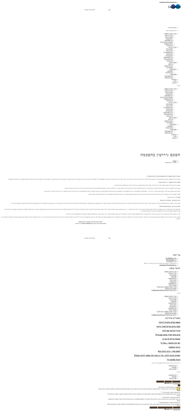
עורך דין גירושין (169, 35)
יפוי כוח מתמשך (169, 77)
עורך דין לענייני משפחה (170, 33)
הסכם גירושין (169, 49)
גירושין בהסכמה (174, 347)
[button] (90, 86)
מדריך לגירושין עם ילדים (171, 330)
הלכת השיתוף (169, 55)
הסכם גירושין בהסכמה (170, 288)
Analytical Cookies (168, 397)
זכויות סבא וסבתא (168, 57)
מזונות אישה (169, 54)
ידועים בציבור (169, 38)
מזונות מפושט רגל (168, 52)
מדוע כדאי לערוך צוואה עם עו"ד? (167, 335)
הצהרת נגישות (172, 369)
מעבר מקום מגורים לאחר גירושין (168, 326)
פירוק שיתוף (169, 45)
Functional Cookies (168, 392)
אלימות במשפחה (168, 44)
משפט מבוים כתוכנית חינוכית (169, 322)
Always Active (174, 387)
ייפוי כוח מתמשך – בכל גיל (170, 343)
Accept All (160, 381)
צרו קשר (174, 82)
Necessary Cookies (164, 387)
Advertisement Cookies (167, 402)
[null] (161, 392)
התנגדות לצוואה (168, 66)
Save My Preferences (165, 407)
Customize (176, 381)
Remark (176, 392)
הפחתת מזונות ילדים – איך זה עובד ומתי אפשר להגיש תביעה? (157, 355)
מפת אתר (174, 367)
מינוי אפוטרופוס (169, 40)
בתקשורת (173, 79)
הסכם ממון (170, 71)
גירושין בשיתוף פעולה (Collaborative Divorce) (164, 290)
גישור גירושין (169, 50)
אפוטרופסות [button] (173, 74)
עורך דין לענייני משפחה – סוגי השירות (166, 287)
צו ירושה (170, 64)
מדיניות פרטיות (172, 365)
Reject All (168, 381)
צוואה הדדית (169, 67)
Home (174, 161)
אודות (174, 81)
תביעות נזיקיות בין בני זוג (166, 42)
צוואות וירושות (169, 37)
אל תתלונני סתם (168, 59)
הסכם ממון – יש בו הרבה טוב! (169, 351)
